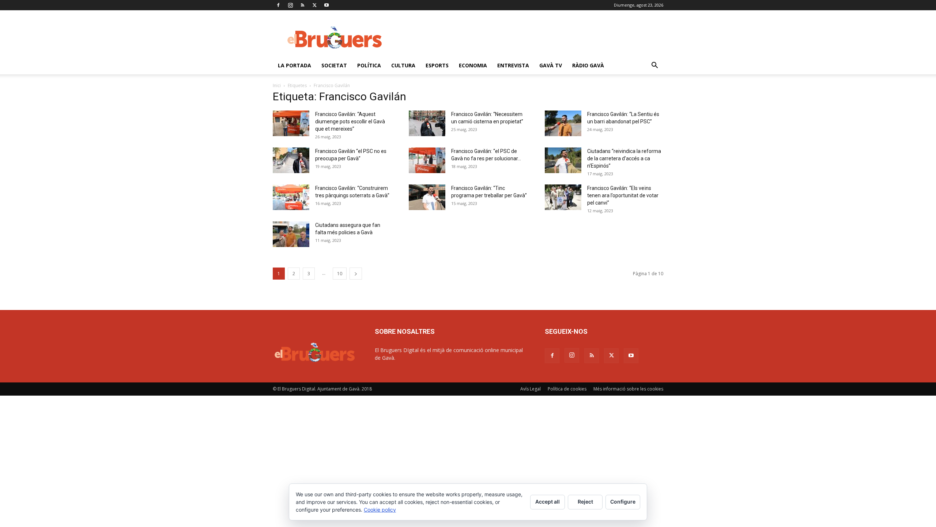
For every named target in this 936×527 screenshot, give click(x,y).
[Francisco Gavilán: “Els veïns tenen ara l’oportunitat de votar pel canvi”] (563, 197)
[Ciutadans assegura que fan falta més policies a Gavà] (291, 234)
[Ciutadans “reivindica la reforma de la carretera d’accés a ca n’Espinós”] (563, 160)
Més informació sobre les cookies (628, 389)
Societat (334, 65)
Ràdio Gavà (588, 65)
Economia (473, 65)
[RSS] (302, 5)
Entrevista (513, 65)
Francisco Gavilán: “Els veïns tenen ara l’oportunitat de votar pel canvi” (622, 195)
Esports (437, 65)
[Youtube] (326, 5)
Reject (585, 501)
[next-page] (356, 274)
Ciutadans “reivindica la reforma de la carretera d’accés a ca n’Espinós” (624, 158)
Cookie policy (380, 510)
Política (369, 65)
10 (339, 273)
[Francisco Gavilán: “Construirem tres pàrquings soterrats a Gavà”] (291, 197)
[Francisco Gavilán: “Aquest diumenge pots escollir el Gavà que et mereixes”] (291, 123)
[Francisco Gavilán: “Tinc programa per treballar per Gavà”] (427, 197)
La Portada (294, 65)
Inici (277, 85)
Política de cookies (567, 389)
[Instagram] (290, 5)
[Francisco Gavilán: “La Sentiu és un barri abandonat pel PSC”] (563, 123)
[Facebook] (278, 5)
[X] (314, 5)
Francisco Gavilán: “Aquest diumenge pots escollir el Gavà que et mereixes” (350, 121)
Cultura (403, 65)
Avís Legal (530, 389)
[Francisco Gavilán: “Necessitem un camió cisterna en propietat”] (427, 123)
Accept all (547, 501)
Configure (622, 501)
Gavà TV (550, 65)
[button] (654, 66)
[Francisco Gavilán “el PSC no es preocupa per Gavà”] (291, 160)
